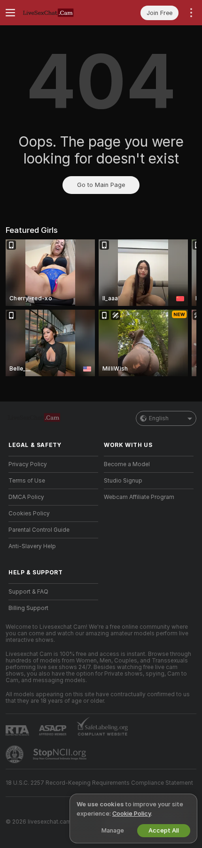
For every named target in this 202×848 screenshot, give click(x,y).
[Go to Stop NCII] (60, 754)
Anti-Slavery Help (32, 546)
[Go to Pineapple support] (15, 754)
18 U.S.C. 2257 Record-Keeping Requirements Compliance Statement (99, 783)
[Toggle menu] (10, 12)
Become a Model (127, 464)
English (159, 418)
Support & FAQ (28, 591)
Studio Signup (123, 480)
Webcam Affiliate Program (139, 497)
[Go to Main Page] (61, 12)
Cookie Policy (131, 813)
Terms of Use (26, 480)
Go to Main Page (101, 184)
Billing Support (28, 608)
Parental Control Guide (39, 530)
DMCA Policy (26, 497)
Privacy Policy (27, 464)
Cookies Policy (29, 513)
